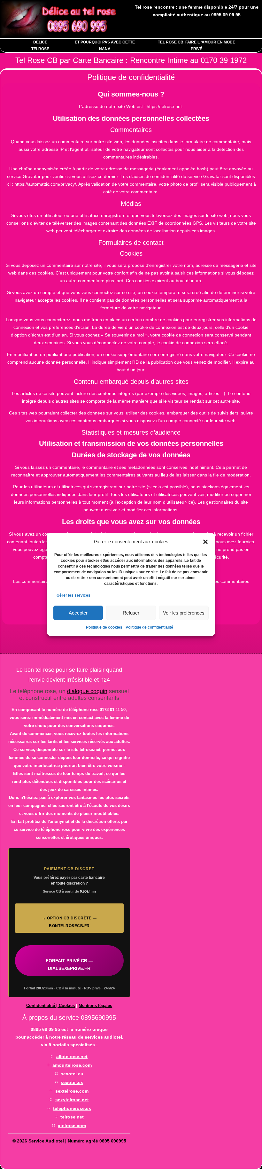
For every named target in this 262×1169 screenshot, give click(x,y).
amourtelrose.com (72, 1065)
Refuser (131, 612)
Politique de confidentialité (149, 627)
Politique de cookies (104, 627)
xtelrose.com (72, 1125)
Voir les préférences (183, 612)
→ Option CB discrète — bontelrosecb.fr (69, 922)
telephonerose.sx (72, 1108)
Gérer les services (73, 595)
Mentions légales (95, 1005)
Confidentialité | (42, 1005)
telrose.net (72, 1116)
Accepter (78, 612)
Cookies (67, 1005)
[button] (205, 541)
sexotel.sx (72, 1082)
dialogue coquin (87, 691)
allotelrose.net (72, 1056)
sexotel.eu (72, 1073)
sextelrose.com (72, 1091)
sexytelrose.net (72, 1099)
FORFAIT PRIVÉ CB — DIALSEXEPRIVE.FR (69, 964)
